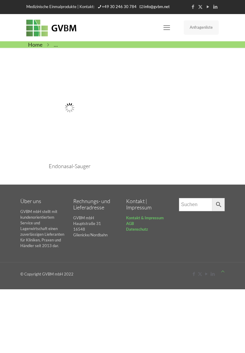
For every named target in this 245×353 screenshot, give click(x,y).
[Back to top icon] (223, 271)
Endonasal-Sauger (70, 166)
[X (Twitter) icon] (200, 6)
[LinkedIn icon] (215, 6)
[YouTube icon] (208, 6)
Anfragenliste (201, 27)
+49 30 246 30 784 (119, 6)
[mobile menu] (167, 27)
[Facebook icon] (193, 6)
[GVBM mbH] (51, 27)
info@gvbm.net (157, 6)
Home (35, 44)
